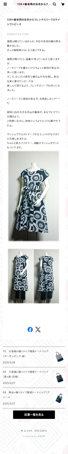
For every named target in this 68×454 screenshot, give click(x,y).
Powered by (30, 436)
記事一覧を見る (34, 414)
